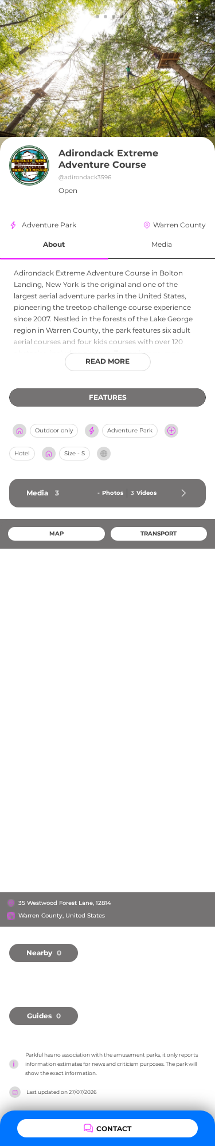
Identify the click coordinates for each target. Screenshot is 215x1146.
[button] (54, 245)
